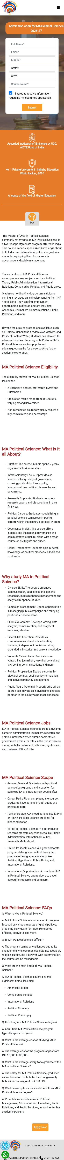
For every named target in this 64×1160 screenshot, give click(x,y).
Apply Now (40, 1127)
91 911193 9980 (51, 1158)
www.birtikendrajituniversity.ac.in (23, 1158)
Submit (32, 107)
